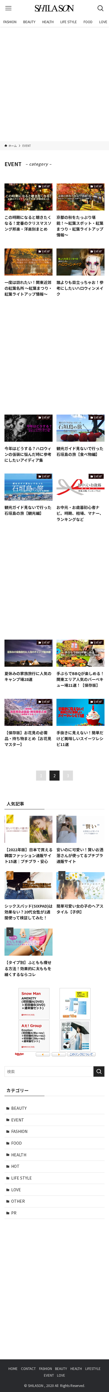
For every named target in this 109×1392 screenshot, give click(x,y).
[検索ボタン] (100, 8)
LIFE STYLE (21, 1178)
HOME (13, 1368)
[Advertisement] (54, 84)
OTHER (18, 1201)
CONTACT (28, 1368)
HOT (15, 1166)
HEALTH (18, 1154)
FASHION (19, 1131)
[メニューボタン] (8, 8)
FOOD (16, 1143)
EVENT (17, 1120)
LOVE (16, 1189)
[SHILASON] (54, 8)
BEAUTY (19, 1108)
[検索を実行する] (99, 1071)
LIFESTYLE (93, 1368)
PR (13, 1213)
